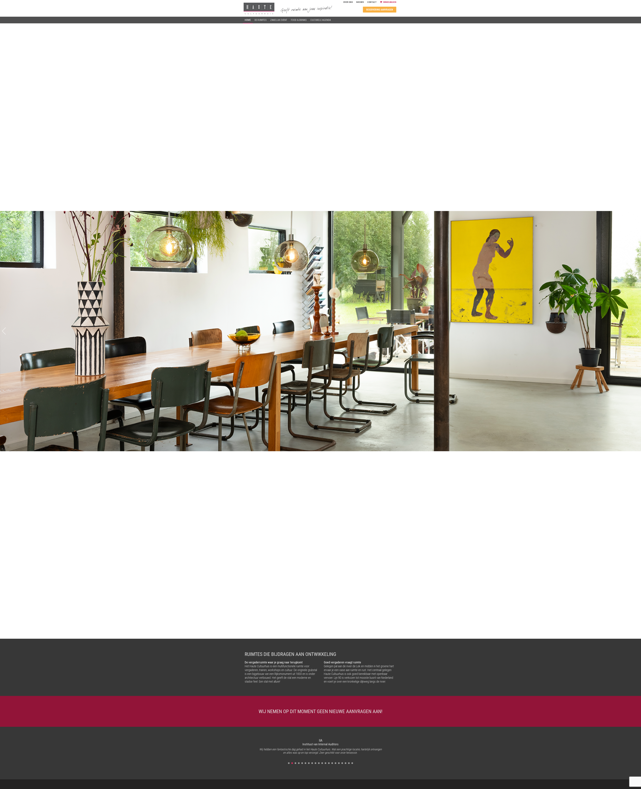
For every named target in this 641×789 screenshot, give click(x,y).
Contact (372, 2)
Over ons (348, 2)
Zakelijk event (278, 20)
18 (345, 763)
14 (332, 763)
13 (329, 763)
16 (339, 763)
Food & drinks (299, 20)
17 (342, 763)
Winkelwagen (389, 2)
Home (248, 20)
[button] (637, 331)
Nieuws (360, 2)
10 (319, 763)
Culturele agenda (320, 20)
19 (349, 763)
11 (322, 763)
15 (335, 763)
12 (325, 763)
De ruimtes (261, 20)
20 (352, 763)
